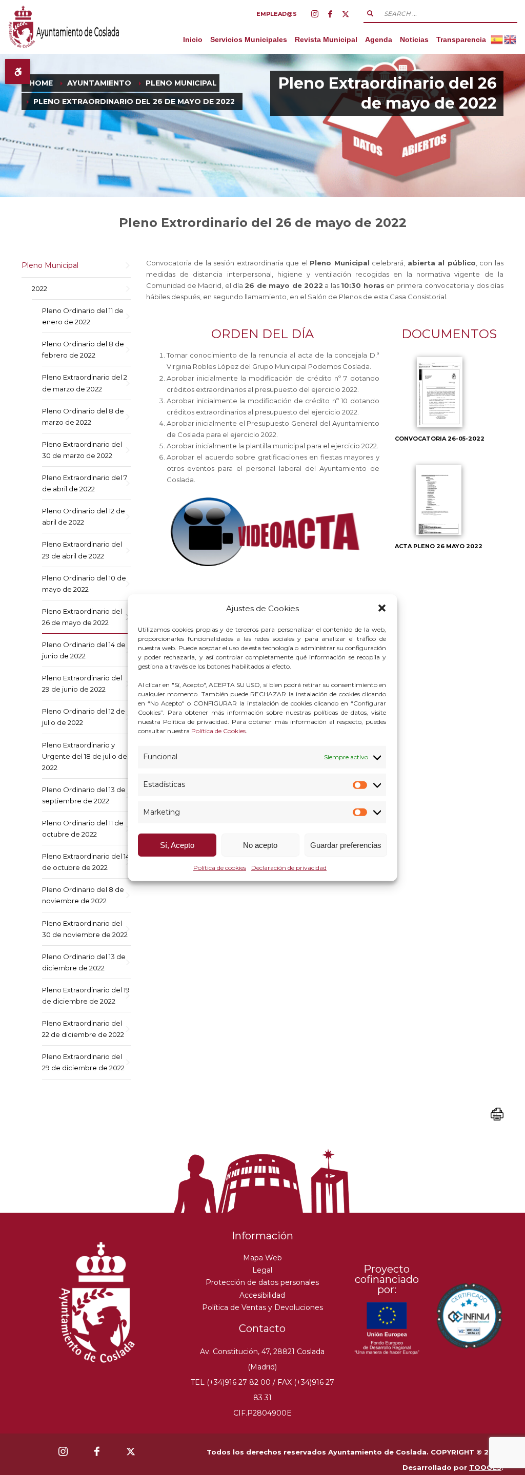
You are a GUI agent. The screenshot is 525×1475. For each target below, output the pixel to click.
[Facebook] (330, 14)
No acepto (260, 845)
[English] (510, 39)
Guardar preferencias (345, 845)
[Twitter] (345, 14)
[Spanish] (497, 39)
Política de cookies (219, 867)
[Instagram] (314, 14)
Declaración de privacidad (289, 867)
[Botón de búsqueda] (370, 13)
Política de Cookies (218, 731)
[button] (382, 608)
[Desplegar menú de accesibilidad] (17, 71)
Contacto (262, 1328)
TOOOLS (485, 1467)
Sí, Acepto (177, 845)
